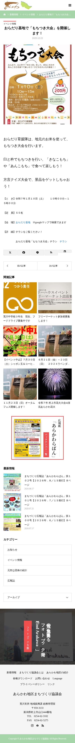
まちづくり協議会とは (31, 672)
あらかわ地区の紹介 (57, 672)
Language (57, 678)
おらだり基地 (23, 222)
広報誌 (11, 580)
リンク (51, 684)
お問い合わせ (42, 678)
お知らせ (12, 549)
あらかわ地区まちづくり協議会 (37, 694)
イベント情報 (9, 24)
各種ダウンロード (22, 678)
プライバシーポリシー (32, 684)
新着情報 (11, 672)
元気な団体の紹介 (17, 570)
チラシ (63, 241)
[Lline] (37, 252)
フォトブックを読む (28, 636)
